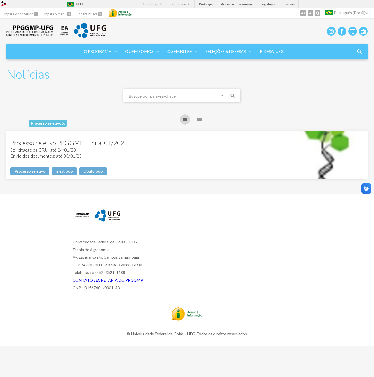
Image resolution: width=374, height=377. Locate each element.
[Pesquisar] (233, 96)
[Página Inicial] (30, 34)
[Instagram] (331, 31)
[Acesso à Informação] (120, 13)
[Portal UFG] (90, 36)
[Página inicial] (81, 219)
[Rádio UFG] (363, 31)
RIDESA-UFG (272, 51)
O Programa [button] (97, 51)
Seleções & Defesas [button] (226, 51)
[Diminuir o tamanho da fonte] (310, 13)
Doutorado (93, 171)
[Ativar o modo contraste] (317, 13)
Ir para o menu (55, 14)
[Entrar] (4, 4)
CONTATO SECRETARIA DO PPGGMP (108, 280)
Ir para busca (87, 14)
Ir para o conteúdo (19, 14)
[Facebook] (342, 31)
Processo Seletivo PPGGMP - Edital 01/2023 (69, 143)
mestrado (64, 171)
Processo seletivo (30, 171)
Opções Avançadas (223, 97)
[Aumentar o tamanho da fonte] (303, 13)
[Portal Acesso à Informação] (187, 319)
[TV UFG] (352, 31)
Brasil (81, 4)
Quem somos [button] (139, 51)
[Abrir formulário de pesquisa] (359, 52)
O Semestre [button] (179, 51)
